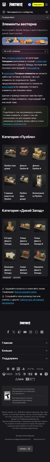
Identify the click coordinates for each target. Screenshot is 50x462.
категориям (7, 87)
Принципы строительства (14, 124)
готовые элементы (15, 58)
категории (9, 73)
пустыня (16, 277)
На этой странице (12, 51)
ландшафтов (33, 68)
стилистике (41, 61)
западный (7, 277)
